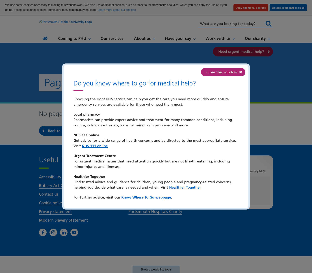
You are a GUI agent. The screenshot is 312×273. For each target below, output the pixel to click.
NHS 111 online (95, 146)
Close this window (221, 72)
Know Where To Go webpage (146, 197)
